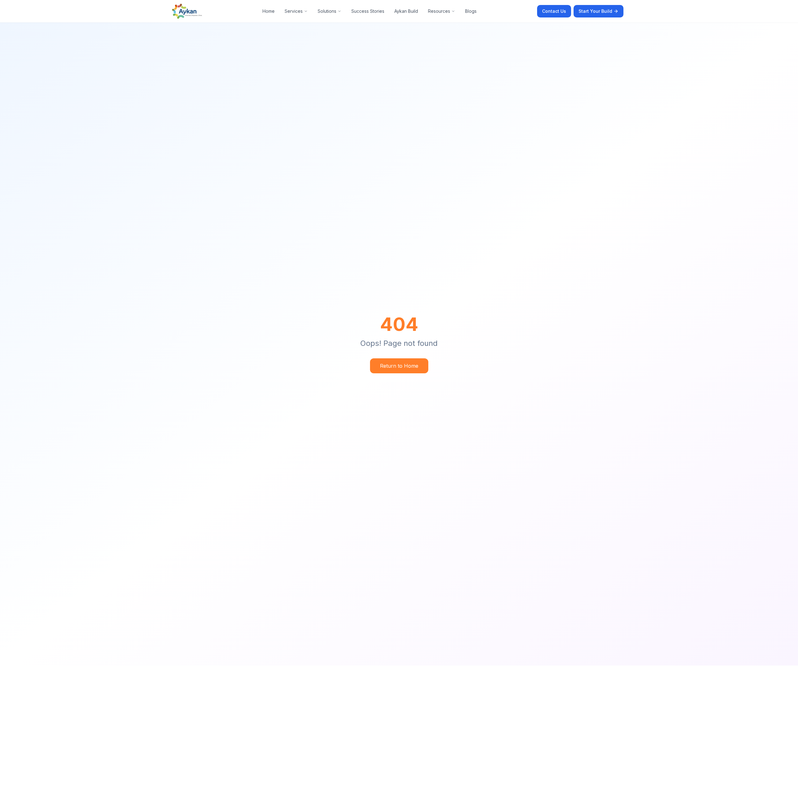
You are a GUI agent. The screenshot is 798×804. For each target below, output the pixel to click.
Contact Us (554, 11)
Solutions (327, 11)
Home (268, 11)
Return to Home (399, 366)
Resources (439, 11)
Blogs (471, 11)
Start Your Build (595, 11)
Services (294, 11)
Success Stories (367, 11)
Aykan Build (406, 11)
